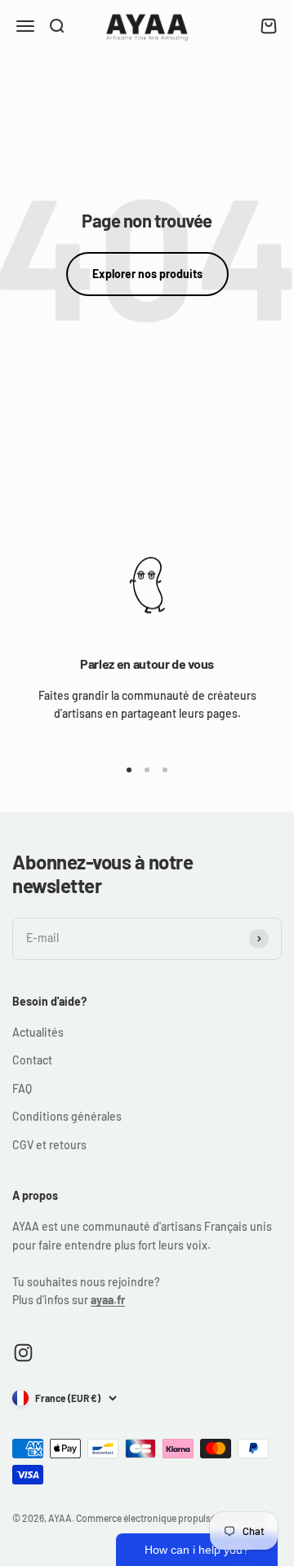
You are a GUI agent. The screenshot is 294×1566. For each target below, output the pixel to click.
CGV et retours (49, 1145)
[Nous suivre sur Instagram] (23, 1353)
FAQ (22, 1088)
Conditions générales (67, 1116)
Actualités (38, 1032)
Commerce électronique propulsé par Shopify (171, 1518)
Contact (32, 1060)
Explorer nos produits (147, 274)
